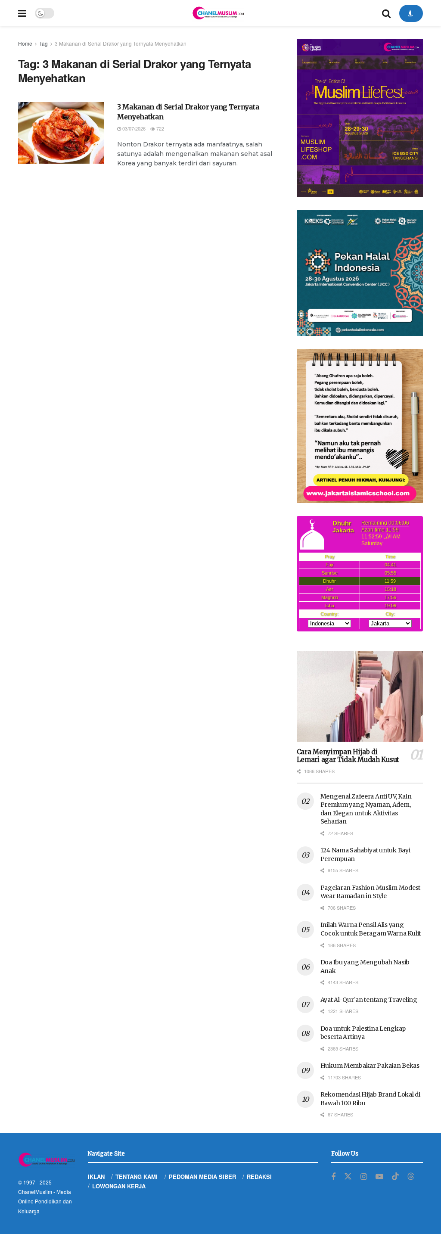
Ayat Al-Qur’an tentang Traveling (368, 1000)
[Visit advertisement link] (360, 118)
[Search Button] (386, 13)
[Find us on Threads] (410, 1176)
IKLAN (96, 1176)
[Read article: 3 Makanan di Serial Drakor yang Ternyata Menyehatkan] (61, 133)
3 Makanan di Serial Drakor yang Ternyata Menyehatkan (120, 43)
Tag (43, 43)
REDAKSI (259, 1176)
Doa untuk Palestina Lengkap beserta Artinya (363, 1033)
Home (25, 43)
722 (159, 128)
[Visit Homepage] (218, 13)
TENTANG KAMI (136, 1176)
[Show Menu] (22, 13)
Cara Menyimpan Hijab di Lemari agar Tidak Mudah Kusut (348, 756)
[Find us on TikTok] (395, 1176)
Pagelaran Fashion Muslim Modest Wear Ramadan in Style (370, 892)
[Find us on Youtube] (379, 1176)
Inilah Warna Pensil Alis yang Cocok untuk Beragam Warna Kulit (370, 929)
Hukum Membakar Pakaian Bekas (369, 1065)
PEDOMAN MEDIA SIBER (202, 1176)
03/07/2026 (133, 128)
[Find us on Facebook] (333, 1176)
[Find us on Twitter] (348, 1176)
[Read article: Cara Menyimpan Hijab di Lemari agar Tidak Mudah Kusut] (360, 696)
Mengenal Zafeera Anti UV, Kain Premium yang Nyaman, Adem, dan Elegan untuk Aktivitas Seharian (366, 809)
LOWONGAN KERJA (119, 1186)
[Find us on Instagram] (363, 1176)
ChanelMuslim (35, 1191)
